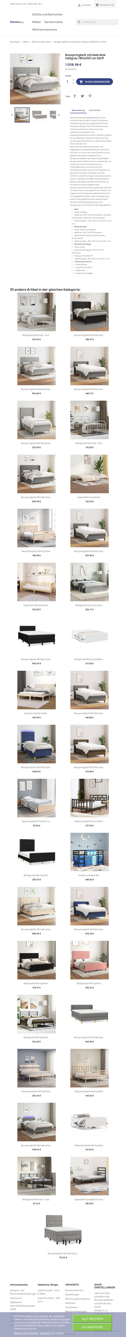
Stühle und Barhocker (47, 14)
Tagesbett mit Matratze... (36, 605)
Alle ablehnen (92, 1318)
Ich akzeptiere (92, 1327)
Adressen (70, 1303)
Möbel (36, 22)
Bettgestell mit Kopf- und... (36, 335)
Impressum (16, 1298)
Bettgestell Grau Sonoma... (89, 605)
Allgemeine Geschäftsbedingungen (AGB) (22, 1306)
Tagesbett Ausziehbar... (89, 497)
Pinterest (90, 96)
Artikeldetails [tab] (95, 110)
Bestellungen (72, 1294)
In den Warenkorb (94, 82)
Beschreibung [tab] (78, 110)
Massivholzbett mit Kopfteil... (37, 551)
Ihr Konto (72, 1284)
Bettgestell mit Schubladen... (89, 659)
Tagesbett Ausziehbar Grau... (89, 1199)
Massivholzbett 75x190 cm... (36, 821)
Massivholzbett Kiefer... (36, 713)
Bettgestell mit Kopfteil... (36, 875)
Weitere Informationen (26, 1333)
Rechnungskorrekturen (77, 1298)
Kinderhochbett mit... (89, 875)
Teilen (75, 96)
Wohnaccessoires (44, 29)
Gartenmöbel (53, 22)
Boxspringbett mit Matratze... (89, 335)
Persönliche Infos (74, 1290)
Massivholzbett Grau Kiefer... (90, 821)
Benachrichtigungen (76, 1311)
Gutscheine (71, 1307)
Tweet (82, 96)
